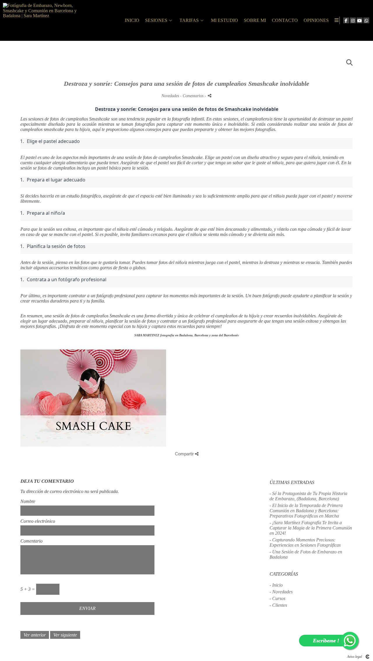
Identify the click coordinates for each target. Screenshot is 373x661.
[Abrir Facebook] (346, 20)
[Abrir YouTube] (360, 20)
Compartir (185, 453)
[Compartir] (209, 95)
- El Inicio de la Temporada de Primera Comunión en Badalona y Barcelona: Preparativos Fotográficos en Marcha (306, 510)
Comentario (31, 540)
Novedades (170, 95)
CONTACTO (285, 20)
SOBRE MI (255, 20)
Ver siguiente (65, 634)
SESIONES (156, 20)
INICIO (132, 20)
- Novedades (281, 591)
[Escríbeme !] (349, 640)
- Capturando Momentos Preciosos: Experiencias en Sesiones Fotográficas (305, 542)
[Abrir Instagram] (353, 20)
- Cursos (277, 598)
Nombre (27, 501)
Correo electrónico (37, 521)
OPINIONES (316, 20)
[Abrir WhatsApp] (366, 20)
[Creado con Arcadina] (367, 657)
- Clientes (278, 605)
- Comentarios (192, 95)
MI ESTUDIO (224, 20)
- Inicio (276, 585)
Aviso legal (354, 657)
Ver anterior (35, 634)
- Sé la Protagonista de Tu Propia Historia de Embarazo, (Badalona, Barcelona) (308, 496)
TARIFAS (189, 20)
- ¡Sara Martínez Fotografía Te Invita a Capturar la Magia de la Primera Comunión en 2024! (311, 528)
